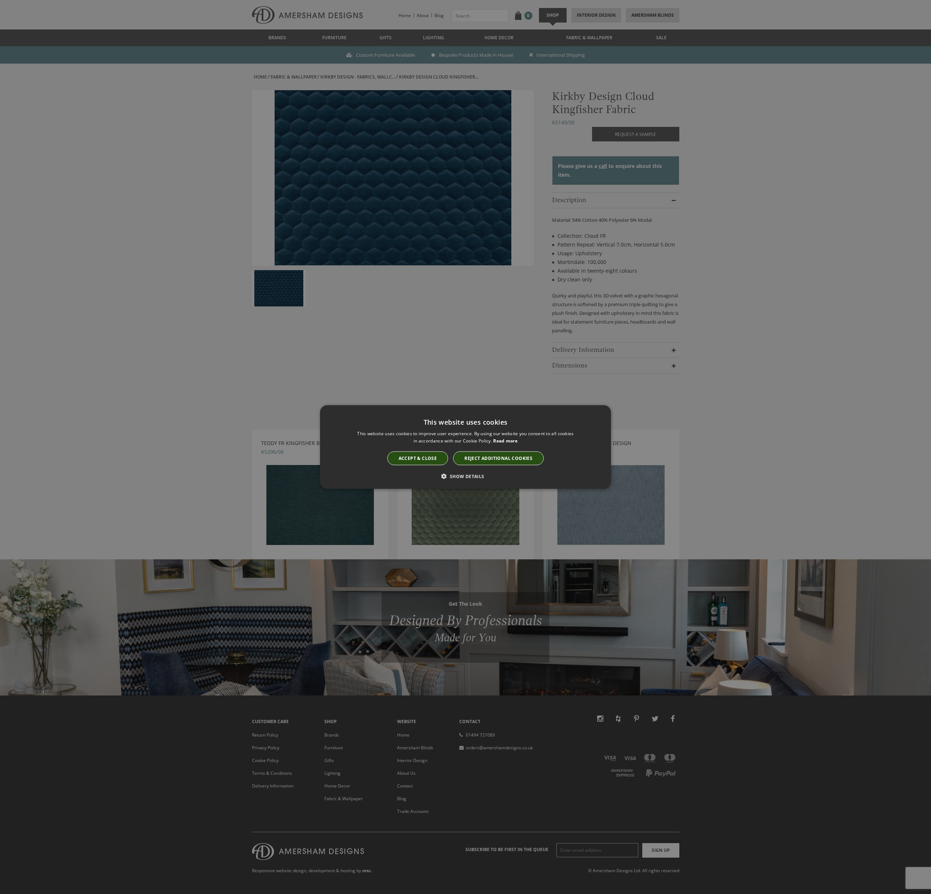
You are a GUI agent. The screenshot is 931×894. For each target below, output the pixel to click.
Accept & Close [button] (418, 458)
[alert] (465, 447)
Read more (505, 440)
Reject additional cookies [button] (498, 458)
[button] (465, 476)
